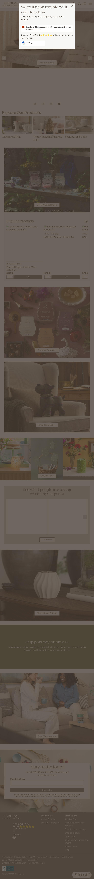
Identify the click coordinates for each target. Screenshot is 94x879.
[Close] (72, 6)
